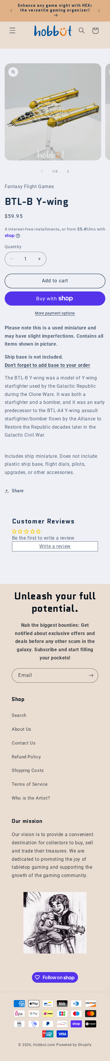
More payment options (55, 313)
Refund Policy (26, 757)
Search (19, 715)
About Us (21, 729)
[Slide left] (41, 171)
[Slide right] (68, 171)
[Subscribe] (91, 675)
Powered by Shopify (74, 1045)
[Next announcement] (98, 10)
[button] (12, 30)
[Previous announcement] (11, 10)
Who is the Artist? (31, 798)
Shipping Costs (28, 770)
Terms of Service (30, 784)
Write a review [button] (55, 546)
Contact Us (23, 743)
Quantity (13, 246)
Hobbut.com (44, 1045)
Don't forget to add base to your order (47, 365)
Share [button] (18, 490)
